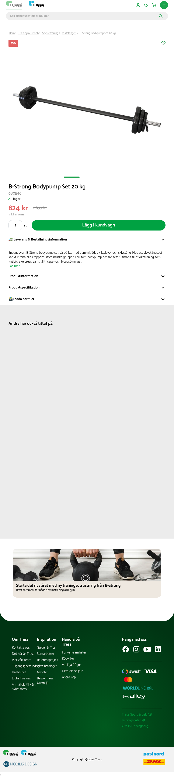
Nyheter (42, 672)
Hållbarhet (19, 672)
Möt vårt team (21, 660)
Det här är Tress (23, 654)
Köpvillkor (68, 658)
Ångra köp (69, 677)
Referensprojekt (47, 660)
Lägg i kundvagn (98, 225)
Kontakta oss (21, 647)
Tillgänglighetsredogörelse (24, 666)
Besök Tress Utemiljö (45, 680)
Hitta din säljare (72, 671)
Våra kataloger (47, 666)
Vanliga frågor (71, 665)
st (25, 225)
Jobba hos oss (21, 678)
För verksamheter (74, 652)
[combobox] (84, 16)
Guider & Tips (46, 647)
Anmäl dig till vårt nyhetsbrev (23, 686)
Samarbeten (45, 654)
